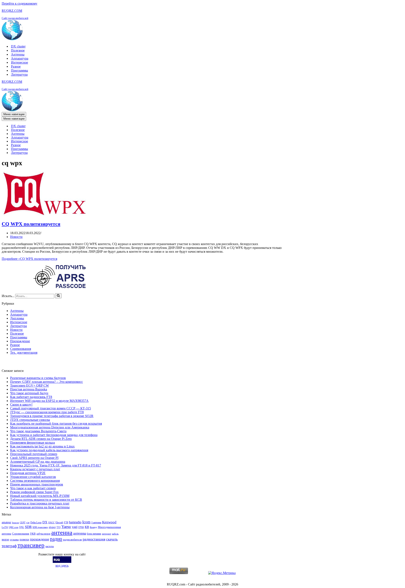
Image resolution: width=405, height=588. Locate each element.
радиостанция (94, 539)
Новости (16, 237)
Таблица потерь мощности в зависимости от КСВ (46, 499)
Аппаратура (19, 58)
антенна (61, 532)
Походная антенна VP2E (28, 473)
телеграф (9, 546)
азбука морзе (43, 533)
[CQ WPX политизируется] (45, 215)
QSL (21, 527)
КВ (87, 527)
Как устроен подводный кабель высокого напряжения (49, 450)
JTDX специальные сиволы (30, 420)
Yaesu (66, 526)
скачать (112, 539)
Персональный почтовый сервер (33, 454)
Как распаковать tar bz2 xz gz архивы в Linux (42, 446)
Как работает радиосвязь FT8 (31, 397)
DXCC (51, 522)
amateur (6, 522)
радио (56, 539)
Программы (19, 70)
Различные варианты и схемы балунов (38, 378)
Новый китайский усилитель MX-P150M (39, 496)
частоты (49, 546)
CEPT (23, 522)
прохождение (39, 539)
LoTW (5, 527)
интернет (106, 534)
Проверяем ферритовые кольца (32, 442)
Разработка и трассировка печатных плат (39, 503)
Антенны (17, 54)
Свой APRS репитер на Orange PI (34, 458)
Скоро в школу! (21, 404)
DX (44, 522)
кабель (115, 534)
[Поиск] (58, 295)
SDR (28, 527)
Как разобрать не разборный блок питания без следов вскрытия (56, 423)
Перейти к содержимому (19, 3)
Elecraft (59, 522)
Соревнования (20, 349)
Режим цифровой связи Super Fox (34, 492)
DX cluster (18, 46)
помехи (24, 539)
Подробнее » (29, 259)
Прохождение (20, 341)
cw (28, 522)
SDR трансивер (40, 527)
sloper (52, 527)
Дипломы (17, 318)
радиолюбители (72, 539)
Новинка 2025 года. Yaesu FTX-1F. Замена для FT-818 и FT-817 (55, 465)
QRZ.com (13, 527)
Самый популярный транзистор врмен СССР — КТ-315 (50, 408)
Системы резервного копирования (35, 480)
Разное (16, 66)
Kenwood (109, 522)
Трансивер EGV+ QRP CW (29, 385)
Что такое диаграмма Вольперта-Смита (38, 431)
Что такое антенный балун (29, 393)
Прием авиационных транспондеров (36, 484)
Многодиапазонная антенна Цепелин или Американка (49, 427)
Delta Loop (36, 522)
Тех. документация (23, 352)
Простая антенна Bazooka (28, 389)
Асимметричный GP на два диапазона (37, 461)
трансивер (31, 545)
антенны (79, 533)
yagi (74, 527)
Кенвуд (93, 527)
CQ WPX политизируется (31, 224)
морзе (5, 539)
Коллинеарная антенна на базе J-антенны (40, 507)
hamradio (75, 522)
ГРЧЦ (81, 527)
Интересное (19, 62)
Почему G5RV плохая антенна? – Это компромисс (46, 381)
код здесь (62, 565)
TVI (59, 527)
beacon (15, 522)
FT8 (66, 522)
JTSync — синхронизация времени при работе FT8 (47, 412)
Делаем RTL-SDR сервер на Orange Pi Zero (41, 439)
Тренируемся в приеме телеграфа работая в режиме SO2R (51, 416)
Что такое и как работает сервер (33, 488)
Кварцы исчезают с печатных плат (35, 469)
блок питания (94, 533)
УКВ (33, 533)
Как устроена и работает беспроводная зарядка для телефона (53, 435)
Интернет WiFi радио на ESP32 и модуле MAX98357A (49, 400)
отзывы (14, 539)
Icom (86, 522)
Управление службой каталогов (33, 477)
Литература (19, 74)
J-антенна (96, 522)
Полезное (18, 50)
